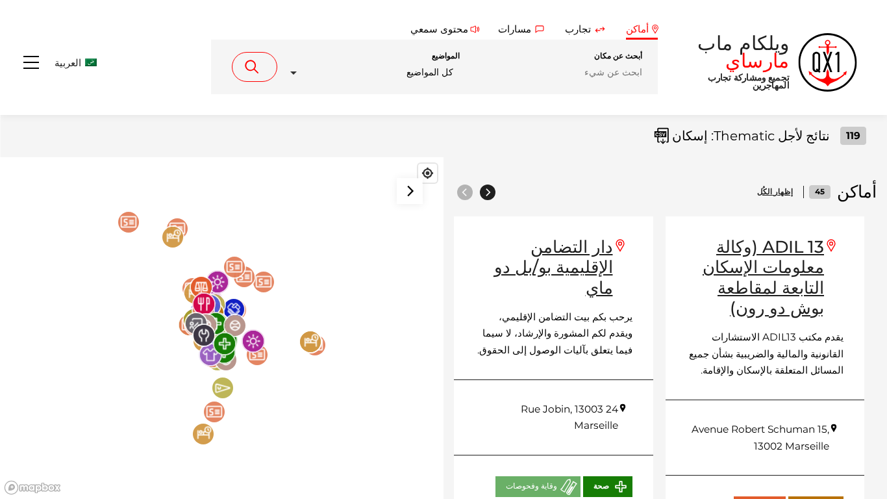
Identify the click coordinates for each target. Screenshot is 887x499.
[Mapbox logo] (32, 487)
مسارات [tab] (514, 29)
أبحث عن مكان (618, 55)
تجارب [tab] (578, 29)
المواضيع (446, 55)
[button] (62, 63)
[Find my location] (427, 173)
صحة (601, 486)
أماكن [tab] (637, 29)
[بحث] (254, 67)
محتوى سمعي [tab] (439, 29)
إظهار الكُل (775, 191)
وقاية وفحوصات (531, 486)
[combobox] (371, 72)
